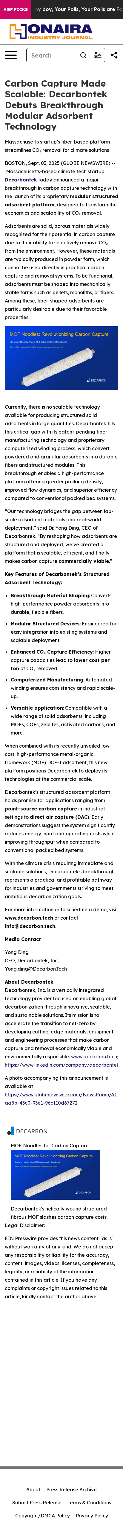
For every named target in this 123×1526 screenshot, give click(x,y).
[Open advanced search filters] (97, 55)
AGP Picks (16, 9)
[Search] (83, 55)
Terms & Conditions (89, 1503)
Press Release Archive (71, 1489)
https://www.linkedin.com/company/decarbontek (62, 1065)
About (33, 1489)
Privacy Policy (92, 1516)
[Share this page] (114, 55)
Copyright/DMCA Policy (42, 1516)
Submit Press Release (36, 1503)
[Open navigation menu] (11, 55)
